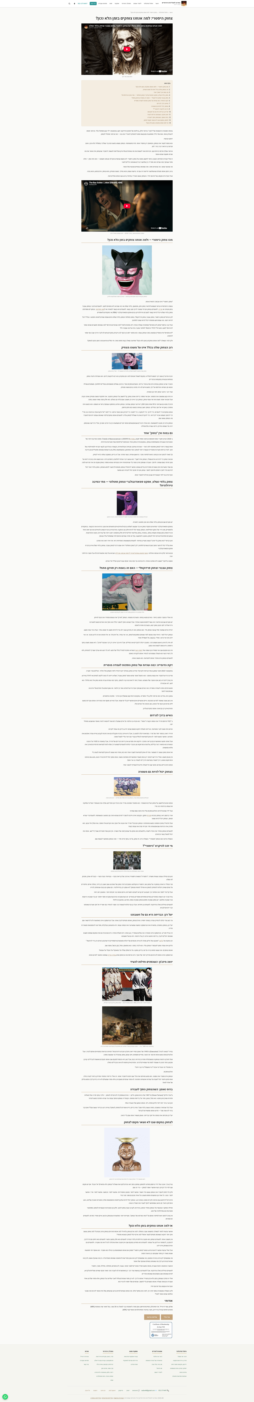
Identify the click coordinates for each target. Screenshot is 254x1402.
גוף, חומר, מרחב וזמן (107, 1368)
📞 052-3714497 (163, 1390)
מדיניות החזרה (95, 1398)
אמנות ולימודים (157, 1351)
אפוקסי (117, 3)
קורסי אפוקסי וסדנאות (131, 1357)
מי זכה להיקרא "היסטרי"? (160, 109)
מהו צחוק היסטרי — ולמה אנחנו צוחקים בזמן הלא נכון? (152, 87)
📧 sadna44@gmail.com (149, 1390)
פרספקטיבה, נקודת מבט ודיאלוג (103, 1360)
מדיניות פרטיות (107, 1398)
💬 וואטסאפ (136, 1390)
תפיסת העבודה (102, 3)
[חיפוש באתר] (69, 3)
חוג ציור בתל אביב (157, 1364)
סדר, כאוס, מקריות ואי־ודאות (104, 1357)
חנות (111, 3)
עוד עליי (167, 1317)
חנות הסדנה (134, 1364)
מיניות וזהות (183, 1372)
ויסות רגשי (138, 650)
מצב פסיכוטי (100, 309)
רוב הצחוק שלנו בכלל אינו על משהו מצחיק (155, 89)
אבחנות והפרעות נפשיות (179, 1376)
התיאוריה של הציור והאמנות (154, 1360)
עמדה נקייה (112, 955)
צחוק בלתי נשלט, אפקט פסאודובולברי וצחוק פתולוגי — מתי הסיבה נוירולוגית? (144, 95)
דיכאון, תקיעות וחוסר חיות (179, 1364)
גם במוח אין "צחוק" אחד (161, 92)
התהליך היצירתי (126, 3)
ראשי (157, 3)
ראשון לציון (112, 1390)
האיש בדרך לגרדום (162, 103)
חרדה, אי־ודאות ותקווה (180, 1360)
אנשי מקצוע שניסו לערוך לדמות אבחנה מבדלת (131, 553)
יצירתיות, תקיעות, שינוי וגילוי (105, 1364)
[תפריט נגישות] (74, 3)
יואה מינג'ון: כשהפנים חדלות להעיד (157, 115)
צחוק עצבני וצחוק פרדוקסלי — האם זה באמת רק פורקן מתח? (150, 98)
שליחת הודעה (152, 1317)
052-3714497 (82, 3)
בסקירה (132, 439)
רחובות (95, 1390)
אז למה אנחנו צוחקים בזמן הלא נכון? (157, 123)
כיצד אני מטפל (182, 1357)
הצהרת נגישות (119, 1398)
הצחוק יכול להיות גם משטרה (159, 106)
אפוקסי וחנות (133, 1351)
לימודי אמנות (137, 3)
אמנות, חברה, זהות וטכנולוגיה (104, 1376)
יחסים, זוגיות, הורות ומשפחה (178, 1368)
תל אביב (87, 1390)
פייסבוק (120, 1390)
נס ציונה (103, 1390)
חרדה (160, 309)
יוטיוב (127, 1390)
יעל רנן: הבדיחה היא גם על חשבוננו (158, 112)
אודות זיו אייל (84, 1357)
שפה (111, 1380)
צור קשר (93, 3)
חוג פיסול (159, 1368)
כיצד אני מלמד (157, 1357)
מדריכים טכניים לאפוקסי (130, 1360)
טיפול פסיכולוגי (148, 3)
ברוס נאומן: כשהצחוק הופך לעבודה (157, 117)
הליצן (161, 941)
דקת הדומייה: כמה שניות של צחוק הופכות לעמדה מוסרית (151, 101)
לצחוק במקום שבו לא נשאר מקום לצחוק (156, 120)
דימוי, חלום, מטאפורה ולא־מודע (104, 1372)
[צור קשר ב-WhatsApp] (5, 1397)
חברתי (149, 815)
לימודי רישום (158, 1372)
